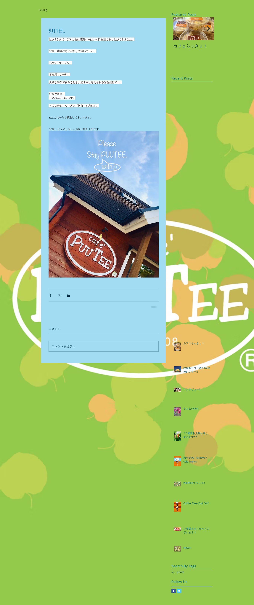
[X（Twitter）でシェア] (59, 295)
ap (173, 572)
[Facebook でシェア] (50, 295)
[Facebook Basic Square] (173, 591)
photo (180, 572)
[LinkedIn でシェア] (68, 295)
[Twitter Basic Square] (179, 591)
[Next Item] (208, 29)
